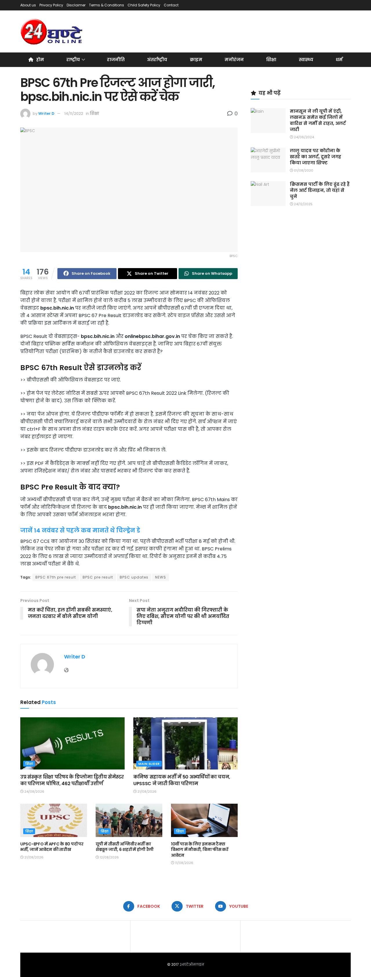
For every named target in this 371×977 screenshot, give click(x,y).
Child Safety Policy (144, 5)
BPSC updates (134, 577)
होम (40, 60)
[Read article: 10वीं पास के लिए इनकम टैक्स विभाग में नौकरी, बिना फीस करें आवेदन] (204, 820)
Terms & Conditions (106, 5)
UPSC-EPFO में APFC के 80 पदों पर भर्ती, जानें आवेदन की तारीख (51, 847)
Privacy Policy (51, 5)
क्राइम (196, 60)
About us (28, 5)
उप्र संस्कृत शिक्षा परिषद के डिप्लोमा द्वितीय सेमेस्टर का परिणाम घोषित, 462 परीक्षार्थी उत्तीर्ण (72, 780)
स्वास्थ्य (306, 60)
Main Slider (149, 763)
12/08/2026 (109, 857)
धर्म (339, 60)
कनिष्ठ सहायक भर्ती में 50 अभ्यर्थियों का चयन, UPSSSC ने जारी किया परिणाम (181, 780)
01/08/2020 (303, 170)
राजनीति (116, 60)
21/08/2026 (147, 791)
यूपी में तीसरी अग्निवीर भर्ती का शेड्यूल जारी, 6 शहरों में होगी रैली (125, 847)
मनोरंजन (234, 60)
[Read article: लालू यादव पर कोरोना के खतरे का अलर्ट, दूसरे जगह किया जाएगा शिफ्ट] (268, 160)
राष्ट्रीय (73, 60)
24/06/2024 (303, 137)
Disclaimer (76, 5)
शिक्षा (271, 60)
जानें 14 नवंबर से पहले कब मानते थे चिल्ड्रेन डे (80, 530)
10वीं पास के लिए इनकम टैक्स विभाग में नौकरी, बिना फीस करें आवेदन (199, 849)
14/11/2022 (73, 113)
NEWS (160, 577)
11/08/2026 (183, 862)
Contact (171, 5)
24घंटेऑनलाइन (192, 964)
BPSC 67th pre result (55, 577)
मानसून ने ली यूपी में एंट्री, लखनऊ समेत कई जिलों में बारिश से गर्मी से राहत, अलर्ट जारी (318, 120)
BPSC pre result (98, 577)
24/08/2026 (33, 791)
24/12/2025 (302, 204)
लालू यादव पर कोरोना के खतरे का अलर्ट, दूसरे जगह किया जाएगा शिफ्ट (315, 157)
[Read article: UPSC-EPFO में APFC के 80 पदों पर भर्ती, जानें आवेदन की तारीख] (53, 820)
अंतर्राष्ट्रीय (157, 60)
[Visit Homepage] (52, 32)
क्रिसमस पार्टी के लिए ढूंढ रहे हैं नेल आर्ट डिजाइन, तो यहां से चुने (320, 190)
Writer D (46, 113)
